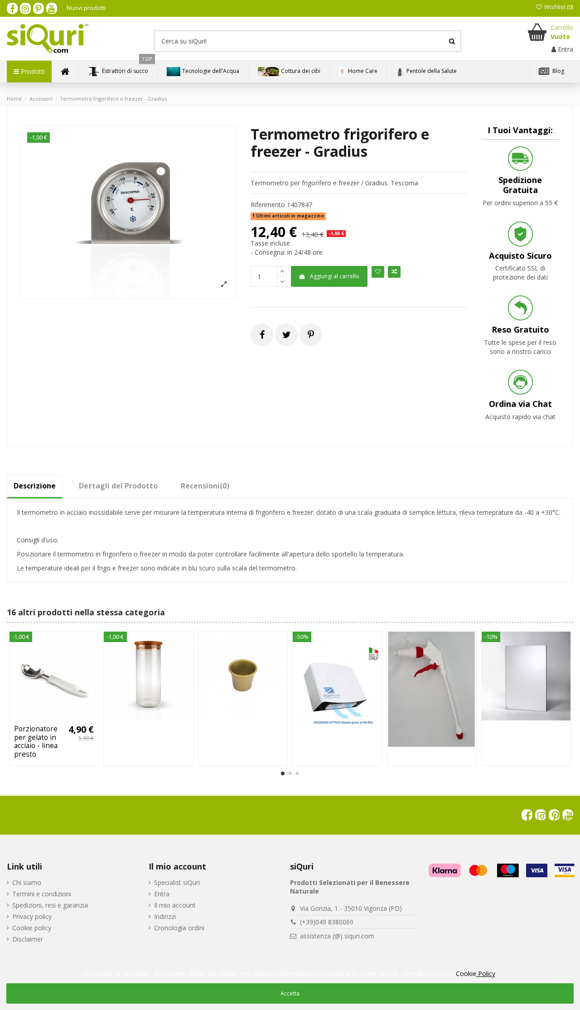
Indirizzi (165, 916)
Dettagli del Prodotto (118, 486)
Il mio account (175, 905)
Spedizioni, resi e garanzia (50, 905)
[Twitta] (286, 335)
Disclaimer (27, 939)
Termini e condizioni (41, 893)
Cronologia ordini (179, 927)
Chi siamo (26, 882)
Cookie (475, 973)
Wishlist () (558, 7)
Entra (161, 893)
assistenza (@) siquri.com (337, 936)
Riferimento (268, 204)
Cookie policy (31, 927)
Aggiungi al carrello (334, 276)
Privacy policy (32, 916)
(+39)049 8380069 (326, 922)
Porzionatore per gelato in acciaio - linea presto (36, 741)
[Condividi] (262, 335)
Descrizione (35, 486)
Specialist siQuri (177, 882)
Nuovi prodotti (86, 8)
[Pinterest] (311, 335)
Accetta (290, 993)
